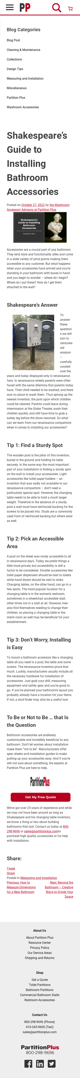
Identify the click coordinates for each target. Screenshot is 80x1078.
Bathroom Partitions (39, 990)
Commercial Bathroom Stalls (39, 995)
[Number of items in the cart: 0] (70, 8)
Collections (14, 59)
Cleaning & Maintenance (23, 50)
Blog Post (13, 40)
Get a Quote (40, 980)
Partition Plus (16, 98)
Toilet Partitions (39, 985)
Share (11, 873)
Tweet (11, 868)
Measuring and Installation (25, 78)
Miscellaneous (17, 88)
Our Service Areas (40, 953)
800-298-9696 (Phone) (39, 1022)
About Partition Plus (39, 937)
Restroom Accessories (39, 1000)
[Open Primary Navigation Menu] (10, 7)
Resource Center (40, 943)
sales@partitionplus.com (41, 831)
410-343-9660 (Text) (40, 1027)
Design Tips (15, 69)
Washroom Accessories (23, 107)
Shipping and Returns (39, 958)
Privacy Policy (39, 948)
